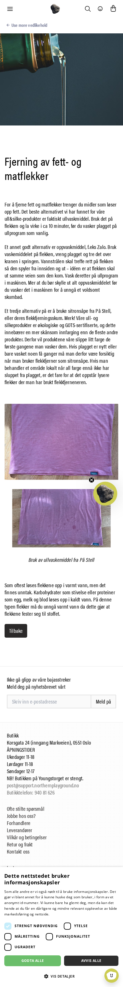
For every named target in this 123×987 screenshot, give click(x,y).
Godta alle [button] (32, 960)
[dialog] (61, 927)
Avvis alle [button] (91, 960)
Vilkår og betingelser (27, 837)
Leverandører (19, 830)
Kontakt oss (18, 851)
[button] (105, 494)
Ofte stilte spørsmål (25, 808)
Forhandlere (18, 822)
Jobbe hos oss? (21, 815)
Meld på (103, 701)
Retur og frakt (20, 844)
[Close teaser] (91, 480)
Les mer (57, 914)
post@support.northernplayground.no (43, 785)
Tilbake (16, 631)
